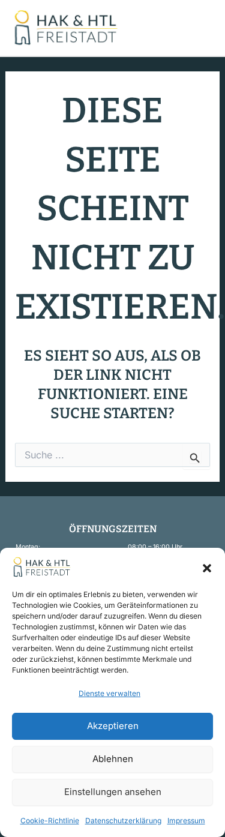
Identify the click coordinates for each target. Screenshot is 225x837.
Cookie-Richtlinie (49, 820)
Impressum (186, 820)
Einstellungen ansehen (112, 791)
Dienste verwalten (109, 693)
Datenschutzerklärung (123, 820)
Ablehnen (112, 758)
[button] (207, 567)
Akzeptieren (113, 725)
